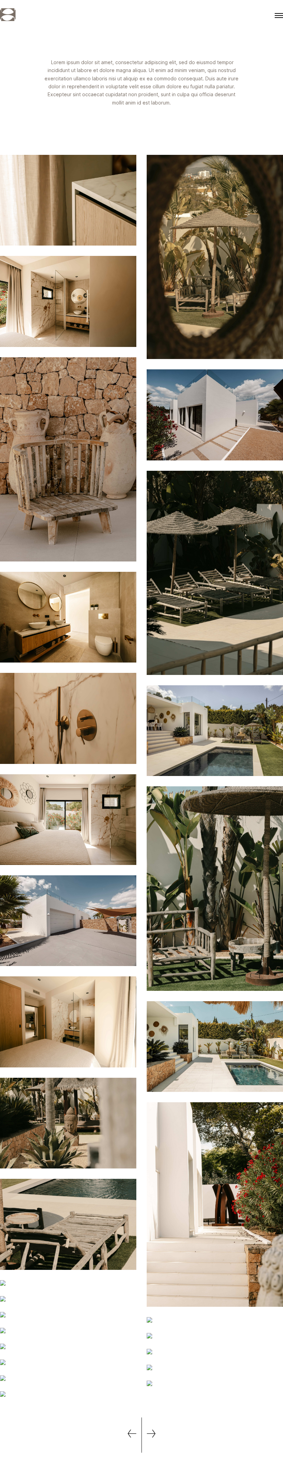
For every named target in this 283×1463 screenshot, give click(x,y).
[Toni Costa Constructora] (8, 15)
